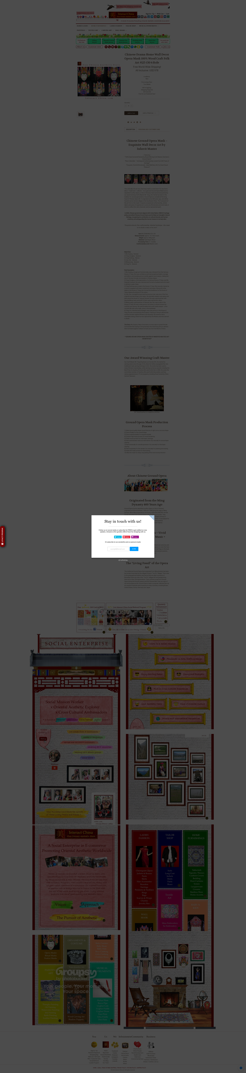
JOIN (134, 549)
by (123, 560)
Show (2, 536)
